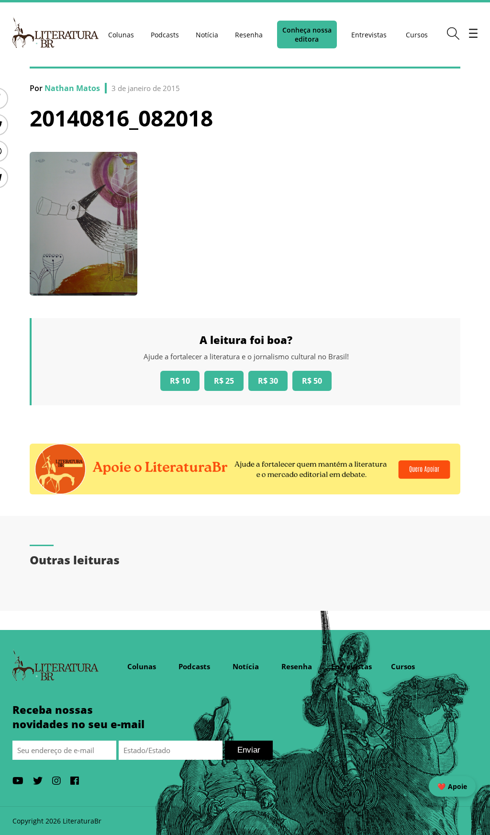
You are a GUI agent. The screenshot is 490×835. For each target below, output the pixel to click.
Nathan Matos (72, 88)
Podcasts (165, 34)
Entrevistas (369, 34)
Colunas (121, 34)
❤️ (452, 786)
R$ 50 (312, 381)
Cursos (417, 34)
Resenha (249, 34)
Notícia (207, 34)
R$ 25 (224, 381)
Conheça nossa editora (307, 34)
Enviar (248, 750)
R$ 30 (268, 381)
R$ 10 (180, 381)
